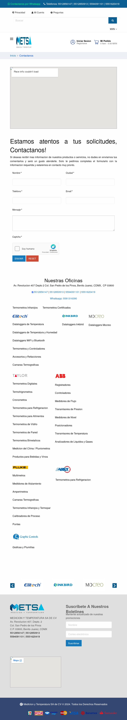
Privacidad (20, 12)
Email (69, 191)
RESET (32, 258)
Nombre (17, 172)
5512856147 (65, 4)
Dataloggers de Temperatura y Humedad (35, 332)
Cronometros (20, 400)
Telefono (17, 191)
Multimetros (19, 475)
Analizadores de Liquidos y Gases (74, 441)
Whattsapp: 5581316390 (63, 298)
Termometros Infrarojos (25, 307)
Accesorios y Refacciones (27, 356)
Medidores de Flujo (65, 401)
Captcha (17, 236)
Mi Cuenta (39, 12)
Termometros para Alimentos (28, 416)
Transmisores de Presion (68, 409)
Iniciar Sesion (84, 40)
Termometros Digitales (25, 383)
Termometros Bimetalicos (26, 440)
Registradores (62, 385)
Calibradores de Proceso (26, 516)
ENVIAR (19, 258)
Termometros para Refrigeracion (30, 408)
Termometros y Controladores (29, 348)
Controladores (63, 393)
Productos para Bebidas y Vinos (30, 456)
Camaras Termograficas (26, 364)
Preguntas (58, 12)
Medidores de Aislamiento (27, 483)
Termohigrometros (22, 392)
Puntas (16, 524)
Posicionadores (63, 425)
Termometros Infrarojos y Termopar (31, 508)
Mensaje (17, 209)
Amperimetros (20, 491)
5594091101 (97, 4)
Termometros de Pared (25, 432)
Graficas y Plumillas (23, 547)
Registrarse (82, 43)
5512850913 (81, 4)
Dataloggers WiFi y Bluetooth (29, 340)
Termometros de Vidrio (25, 424)
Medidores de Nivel (65, 417)
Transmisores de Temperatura (71, 433)
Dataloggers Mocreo (100, 325)
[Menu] (13, 38)
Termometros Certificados (57, 307)
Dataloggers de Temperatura (28, 324)
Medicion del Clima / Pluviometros (31, 448)
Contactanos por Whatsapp (25, 4)
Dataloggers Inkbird (73, 324)
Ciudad (70, 172)
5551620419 (112, 4)
